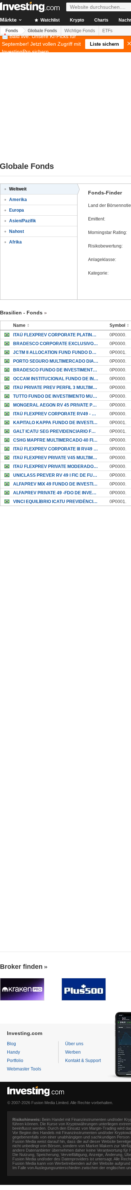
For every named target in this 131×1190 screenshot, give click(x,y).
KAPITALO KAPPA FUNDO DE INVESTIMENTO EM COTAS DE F (56, 422)
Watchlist (49, 20)
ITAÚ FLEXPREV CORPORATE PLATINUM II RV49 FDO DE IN (56, 334)
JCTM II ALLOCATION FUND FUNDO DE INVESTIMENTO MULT (56, 352)
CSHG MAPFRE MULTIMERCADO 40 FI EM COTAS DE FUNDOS (56, 440)
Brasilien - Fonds (21, 313)
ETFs (107, 30)
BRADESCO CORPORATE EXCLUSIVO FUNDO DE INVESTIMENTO (56, 343)
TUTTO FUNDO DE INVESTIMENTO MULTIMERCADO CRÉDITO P (56, 396)
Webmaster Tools (24, 1069)
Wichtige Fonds (79, 30)
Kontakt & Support (83, 1060)
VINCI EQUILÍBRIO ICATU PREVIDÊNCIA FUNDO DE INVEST (56, 501)
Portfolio (15, 1060)
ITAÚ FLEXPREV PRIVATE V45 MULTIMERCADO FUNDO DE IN (56, 457)
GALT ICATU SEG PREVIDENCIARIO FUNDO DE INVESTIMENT (56, 431)
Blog (11, 1043)
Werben (73, 1052)
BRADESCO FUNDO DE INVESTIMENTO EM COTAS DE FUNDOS (56, 370)
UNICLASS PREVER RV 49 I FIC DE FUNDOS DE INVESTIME (56, 475)
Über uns (74, 1043)
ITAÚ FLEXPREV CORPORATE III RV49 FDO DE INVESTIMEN (56, 449)
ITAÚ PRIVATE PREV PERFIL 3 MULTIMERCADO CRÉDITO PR (56, 387)
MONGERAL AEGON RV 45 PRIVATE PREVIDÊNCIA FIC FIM (56, 405)
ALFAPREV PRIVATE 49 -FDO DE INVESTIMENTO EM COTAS (56, 492)
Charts (101, 20)
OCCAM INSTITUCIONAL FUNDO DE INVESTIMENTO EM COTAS (56, 378)
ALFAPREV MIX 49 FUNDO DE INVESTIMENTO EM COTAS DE (56, 484)
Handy (13, 1052)
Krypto (77, 20)
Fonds (11, 30)
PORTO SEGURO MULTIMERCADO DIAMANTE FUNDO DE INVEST (56, 361)
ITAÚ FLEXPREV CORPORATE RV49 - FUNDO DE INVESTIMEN (56, 413)
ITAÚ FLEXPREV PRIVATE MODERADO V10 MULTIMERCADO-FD (56, 466)
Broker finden (21, 966)
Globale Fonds (42, 30)
